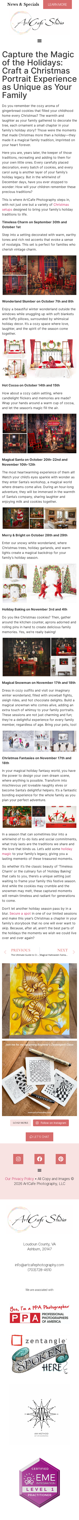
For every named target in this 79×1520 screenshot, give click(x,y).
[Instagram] (18, 1159)
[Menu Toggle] (39, 1170)
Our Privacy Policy (19, 1179)
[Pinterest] (61, 1159)
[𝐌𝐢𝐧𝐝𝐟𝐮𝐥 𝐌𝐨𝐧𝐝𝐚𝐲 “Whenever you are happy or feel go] (39, 1001)
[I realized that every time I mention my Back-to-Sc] (39, 1078)
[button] (39, 40)
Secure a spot (20, 913)
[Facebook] (39, 1159)
